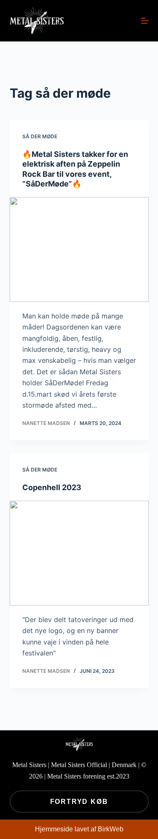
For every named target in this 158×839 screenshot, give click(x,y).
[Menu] (145, 21)
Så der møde (39, 136)
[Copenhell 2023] (79, 553)
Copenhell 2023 (51, 487)
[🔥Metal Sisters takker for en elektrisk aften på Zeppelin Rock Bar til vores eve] (79, 249)
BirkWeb (110, 829)
